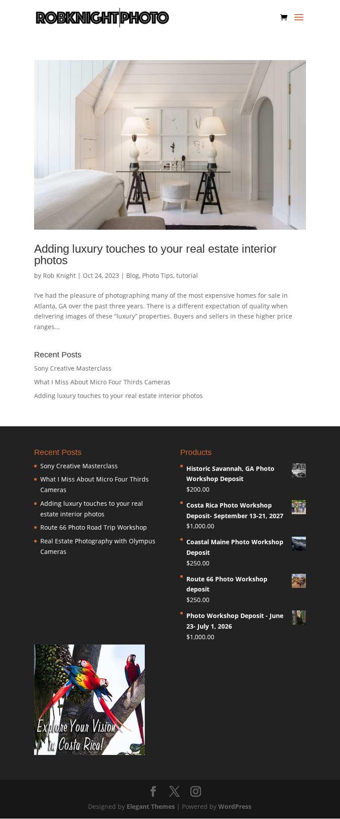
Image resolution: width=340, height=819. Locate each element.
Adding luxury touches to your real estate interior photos (155, 254)
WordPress (234, 806)
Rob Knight (59, 275)
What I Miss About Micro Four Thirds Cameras (102, 382)
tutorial (187, 275)
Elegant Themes (151, 806)
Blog (132, 275)
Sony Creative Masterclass (73, 368)
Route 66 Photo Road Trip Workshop (93, 527)
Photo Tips (157, 275)
